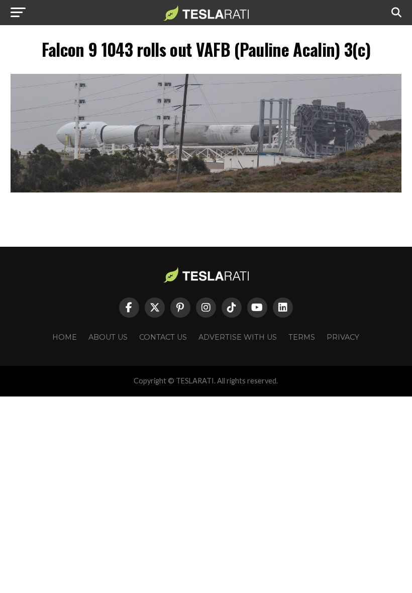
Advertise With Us (237, 337)
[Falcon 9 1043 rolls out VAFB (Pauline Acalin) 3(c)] (206, 189)
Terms (301, 337)
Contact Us (163, 337)
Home (64, 337)
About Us (108, 337)
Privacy (343, 337)
